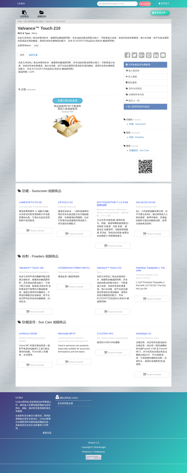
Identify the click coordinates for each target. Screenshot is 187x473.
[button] (164, 3)
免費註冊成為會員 (67, 100)
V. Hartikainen (98, 452)
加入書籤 (132, 76)
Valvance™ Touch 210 (55, 21)
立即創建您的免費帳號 (139, 64)
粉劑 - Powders (136, 137)
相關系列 (41, 16)
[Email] (163, 57)
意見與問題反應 (65, 403)
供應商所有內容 (136, 94)
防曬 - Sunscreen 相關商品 (41, 191)
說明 (22, 55)
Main (20, 21)
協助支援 (33, 55)
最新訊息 (47, 433)
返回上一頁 (133, 100)
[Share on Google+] (141, 57)
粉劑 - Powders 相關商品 (40, 256)
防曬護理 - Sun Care (139, 150)
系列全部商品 (135, 88)
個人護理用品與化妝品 (34, 21)
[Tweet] (134, 57)
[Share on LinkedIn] (156, 57)
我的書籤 (132, 82)
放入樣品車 (133, 70)
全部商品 (24, 16)
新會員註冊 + (160, 12)
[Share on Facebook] (127, 57)
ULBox (21, 3)
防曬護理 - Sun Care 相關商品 (44, 322)
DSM (36, 46)
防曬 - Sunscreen (137, 124)
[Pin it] (149, 57)
